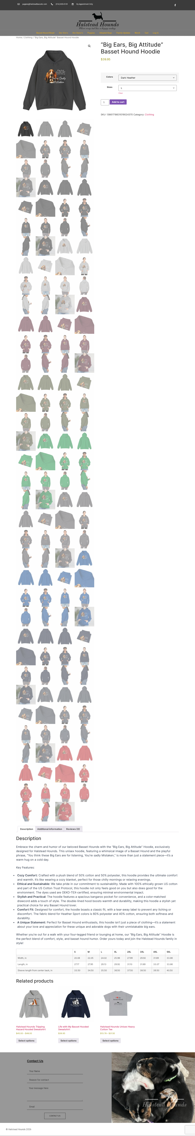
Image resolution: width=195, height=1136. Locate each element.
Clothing (28, 37)
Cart (146, 33)
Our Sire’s (63, 33)
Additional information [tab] (49, 829)
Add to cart (118, 102)
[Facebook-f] (175, 5)
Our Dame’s (78, 33)
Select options (26, 1040)
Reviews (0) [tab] (73, 829)
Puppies (91, 33)
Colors (109, 77)
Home (19, 37)
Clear (120, 93)
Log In (156, 33)
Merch (137, 33)
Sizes (109, 87)
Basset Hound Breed (45, 33)
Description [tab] (26, 829)
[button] (89, 46)
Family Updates (123, 33)
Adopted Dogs (105, 33)
